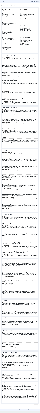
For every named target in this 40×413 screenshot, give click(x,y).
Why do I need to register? (5, 10)
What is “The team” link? (23, 16)
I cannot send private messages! (24, 19)
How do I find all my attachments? (24, 41)
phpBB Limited (25, 385)
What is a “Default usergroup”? (24, 15)
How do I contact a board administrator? (25, 47)
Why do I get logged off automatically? (7, 16)
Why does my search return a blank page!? (26, 30)
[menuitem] (7, 1)
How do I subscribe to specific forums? (25, 36)
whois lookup (23, 393)
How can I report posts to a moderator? (7, 38)
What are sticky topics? (5, 49)
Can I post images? (4, 46)
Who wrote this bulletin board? (24, 44)
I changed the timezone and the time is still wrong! (9, 23)
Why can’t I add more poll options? (7, 34)
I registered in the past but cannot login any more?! (9, 14)
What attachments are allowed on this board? (26, 40)
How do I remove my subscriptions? (25, 37)
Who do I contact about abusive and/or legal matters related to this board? (28, 46)
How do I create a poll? (5, 33)
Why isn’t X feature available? (24, 45)
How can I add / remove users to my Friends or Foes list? (27, 25)
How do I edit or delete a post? (6, 31)
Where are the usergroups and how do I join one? (26, 12)
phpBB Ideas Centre (5, 390)
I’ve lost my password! (5, 15)
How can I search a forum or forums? (25, 28)
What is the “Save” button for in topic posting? (8, 39)
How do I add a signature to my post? (7, 32)
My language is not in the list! (6, 24)
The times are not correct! (5, 22)
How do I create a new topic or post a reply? (8, 30)
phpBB (13, 128)
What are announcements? (5, 48)
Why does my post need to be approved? (7, 40)
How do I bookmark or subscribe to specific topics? (27, 35)
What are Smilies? (4, 45)
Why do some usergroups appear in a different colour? (27, 14)
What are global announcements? (6, 47)
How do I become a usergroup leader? (25, 13)
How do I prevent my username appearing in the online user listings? (10, 21)
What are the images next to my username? (8, 25)
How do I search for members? (24, 31)
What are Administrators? (23, 10)
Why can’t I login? (4, 13)
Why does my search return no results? (25, 29)
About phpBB (25, 386)
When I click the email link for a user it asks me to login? (9, 27)
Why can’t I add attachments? (6, 36)
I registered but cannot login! (6, 12)
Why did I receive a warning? (6, 37)
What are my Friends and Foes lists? (25, 24)
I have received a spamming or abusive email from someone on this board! (28, 21)
